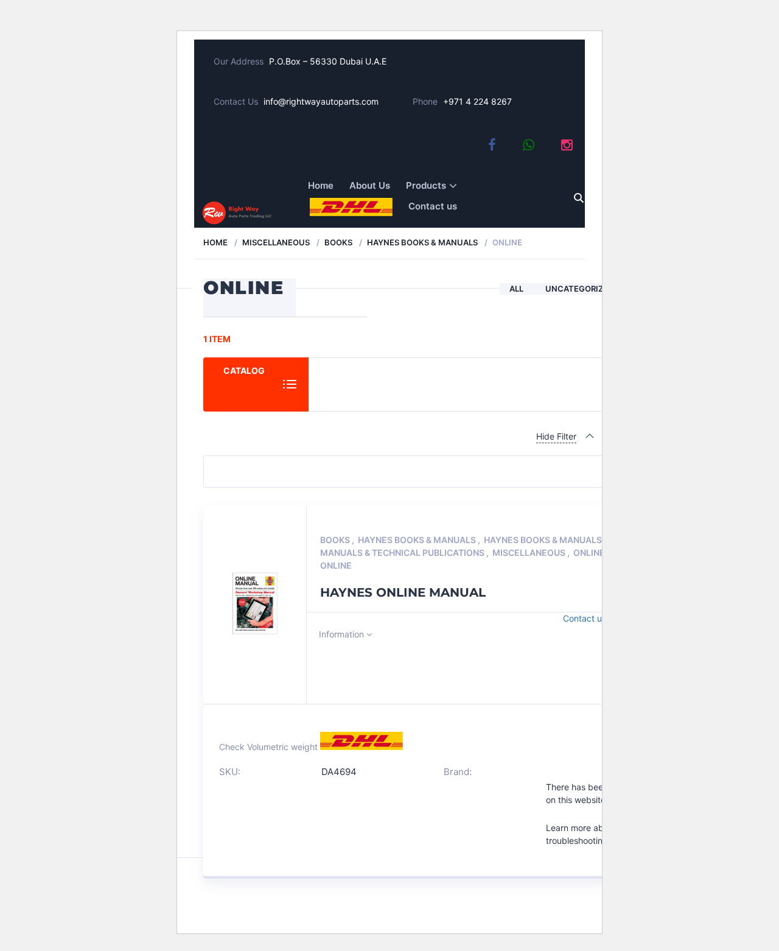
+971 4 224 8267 (477, 101)
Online (590, 552)
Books (338, 242)
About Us (369, 185)
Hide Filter (556, 436)
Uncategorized (579, 288)
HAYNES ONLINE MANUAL (403, 592)
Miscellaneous (276, 242)
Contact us (432, 206)
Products (426, 185)
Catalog (244, 370)
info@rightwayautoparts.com (321, 101)
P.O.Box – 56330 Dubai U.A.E (327, 61)
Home (321, 185)
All (516, 288)
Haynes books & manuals (422, 242)
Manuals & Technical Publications (403, 552)
